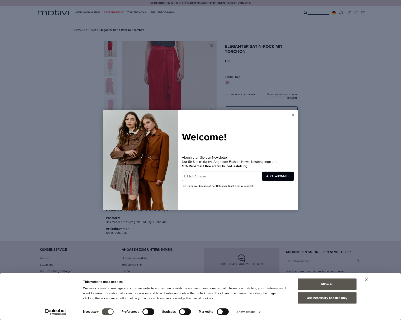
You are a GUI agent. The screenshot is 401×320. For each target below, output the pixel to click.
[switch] (148, 311)
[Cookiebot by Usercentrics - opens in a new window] (55, 312)
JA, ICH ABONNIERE (278, 176)
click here (205, 293)
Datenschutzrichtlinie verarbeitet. (235, 186)
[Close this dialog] (293, 115)
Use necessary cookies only (327, 298)
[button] (293, 115)
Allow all (327, 284)
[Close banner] (366, 279)
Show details (245, 312)
